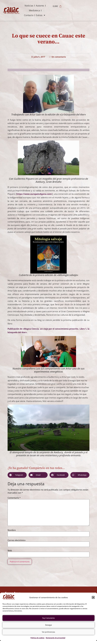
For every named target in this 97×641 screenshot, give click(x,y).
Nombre (12, 530)
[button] (93, 597)
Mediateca (34, 10)
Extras (39, 15)
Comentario (14, 498)
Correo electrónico (17, 540)
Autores (40, 5)
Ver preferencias (48, 632)
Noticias (29, 5)
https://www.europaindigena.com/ (34, 194)
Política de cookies (37, 638)
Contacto (28, 15)
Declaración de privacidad (55, 638)
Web (10, 551)
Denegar (48, 625)
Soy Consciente (48, 618)
